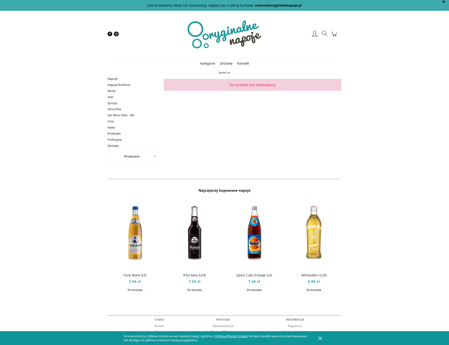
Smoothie (114, 109)
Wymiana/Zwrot (223, 326)
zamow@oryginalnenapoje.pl (278, 5)
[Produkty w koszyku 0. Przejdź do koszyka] (334, 36)
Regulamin (295, 326)
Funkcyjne (115, 139)
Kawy (111, 127)
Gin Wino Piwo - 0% (121, 115)
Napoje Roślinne (119, 85)
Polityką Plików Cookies (231, 336)
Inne (111, 121)
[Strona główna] (224, 34)
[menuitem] (207, 63)
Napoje (113, 79)
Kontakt (159, 326)
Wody (112, 91)
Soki (110, 97)
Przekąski (114, 133)
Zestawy (113, 145)
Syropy (112, 103)
